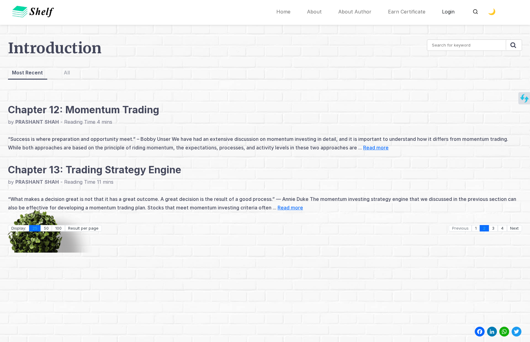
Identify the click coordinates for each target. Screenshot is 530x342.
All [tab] (67, 73)
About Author (354, 12)
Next (514, 228)
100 (58, 228)
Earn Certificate (406, 12)
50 (46, 228)
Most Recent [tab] (27, 73)
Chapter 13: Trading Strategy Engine (94, 170)
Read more (376, 148)
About (314, 12)
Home (283, 12)
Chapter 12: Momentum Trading (83, 110)
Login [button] (448, 12)
